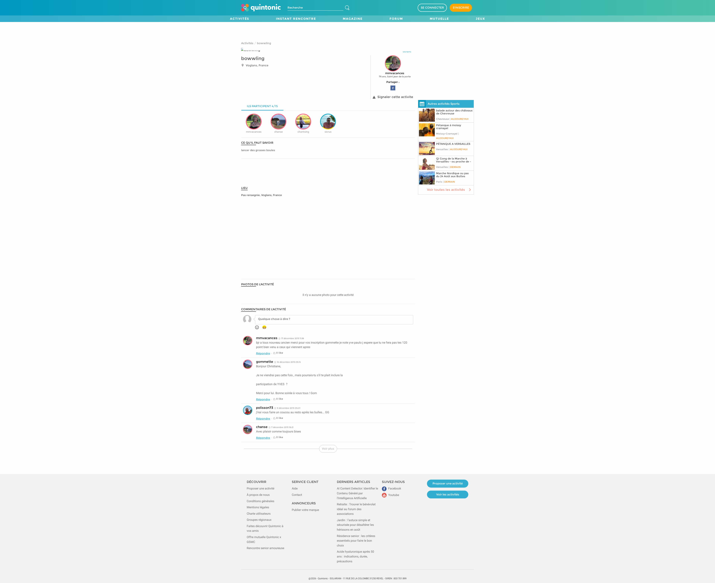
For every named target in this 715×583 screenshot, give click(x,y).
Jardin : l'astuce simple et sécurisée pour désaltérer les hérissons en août (355, 524)
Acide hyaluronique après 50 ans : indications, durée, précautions (355, 556)
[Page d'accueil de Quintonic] (261, 7)
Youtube (393, 495)
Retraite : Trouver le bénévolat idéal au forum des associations (356, 509)
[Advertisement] (357, 30)
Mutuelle (439, 18)
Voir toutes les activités (446, 190)
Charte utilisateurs (259, 513)
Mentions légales (258, 507)
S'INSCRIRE (461, 7)
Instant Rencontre (296, 18)
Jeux (480, 18)
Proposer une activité (260, 488)
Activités (239, 18)
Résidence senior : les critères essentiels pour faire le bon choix (356, 540)
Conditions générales (260, 501)
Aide (295, 488)
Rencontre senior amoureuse (265, 548)
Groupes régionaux (259, 520)
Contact (297, 495)
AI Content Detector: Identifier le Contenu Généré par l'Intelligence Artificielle (357, 493)
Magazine (353, 18)
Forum (396, 18)
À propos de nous (258, 495)
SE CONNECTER (432, 7)
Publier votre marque (305, 510)
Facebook (394, 488)
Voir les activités (447, 494)
